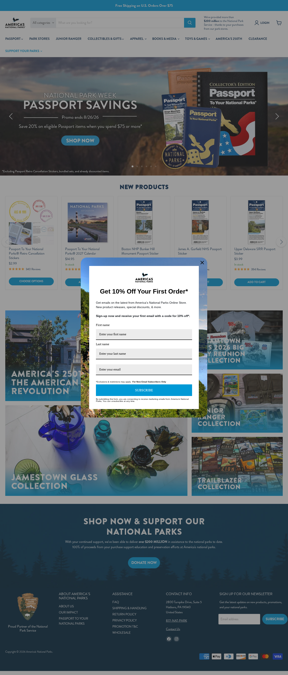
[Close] (202, 263)
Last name (102, 344)
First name (103, 325)
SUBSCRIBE (144, 390)
